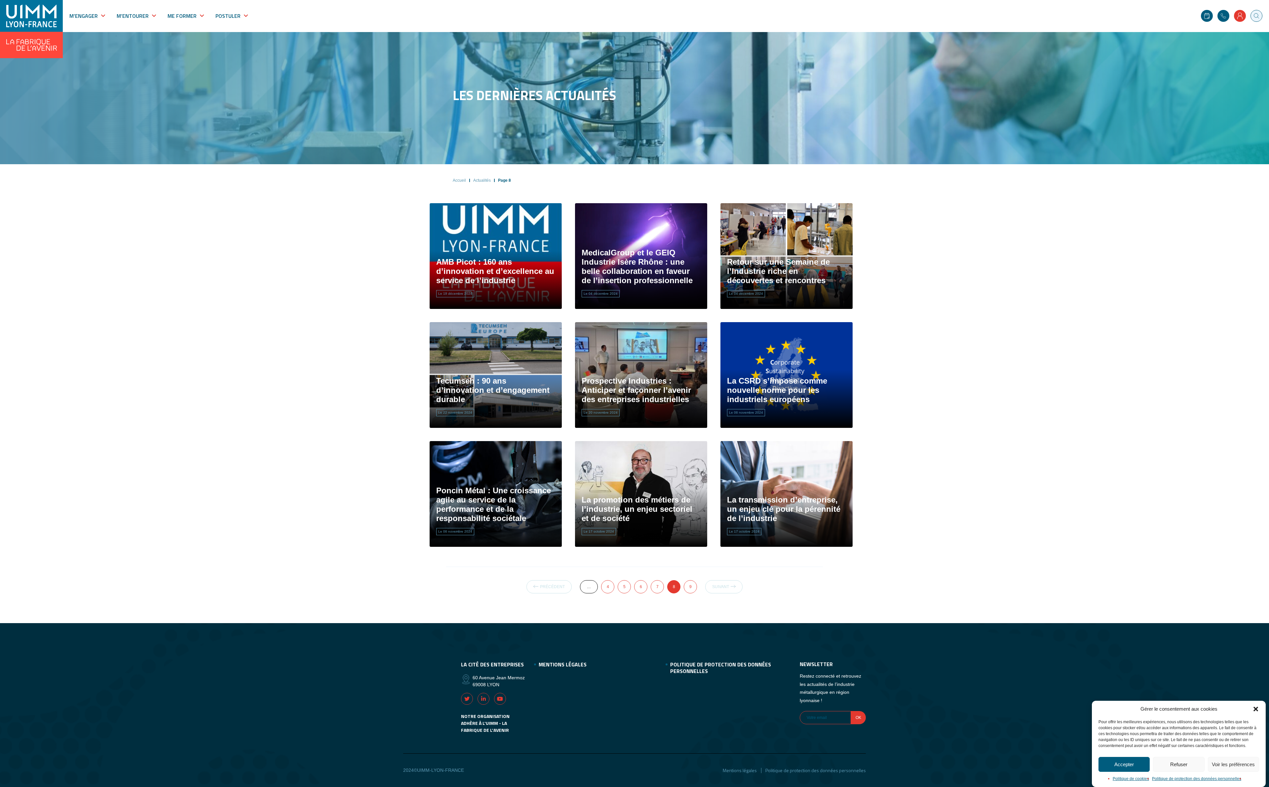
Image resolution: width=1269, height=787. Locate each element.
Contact (1223, 16)
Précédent (552, 586)
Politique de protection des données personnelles (1196, 778)
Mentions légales (563, 664)
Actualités (482, 180)
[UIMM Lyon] (31, 29)
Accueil (459, 180)
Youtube (500, 699)
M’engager (83, 16)
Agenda (1207, 16)
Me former (182, 16)
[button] (1255, 709)
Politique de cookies (1131, 778)
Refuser (1178, 764)
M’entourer (133, 16)
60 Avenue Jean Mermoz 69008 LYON (499, 681)
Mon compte (1240, 16)
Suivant (720, 586)
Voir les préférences (1233, 764)
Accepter (1124, 764)
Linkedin (483, 699)
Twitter (467, 699)
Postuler (228, 16)
